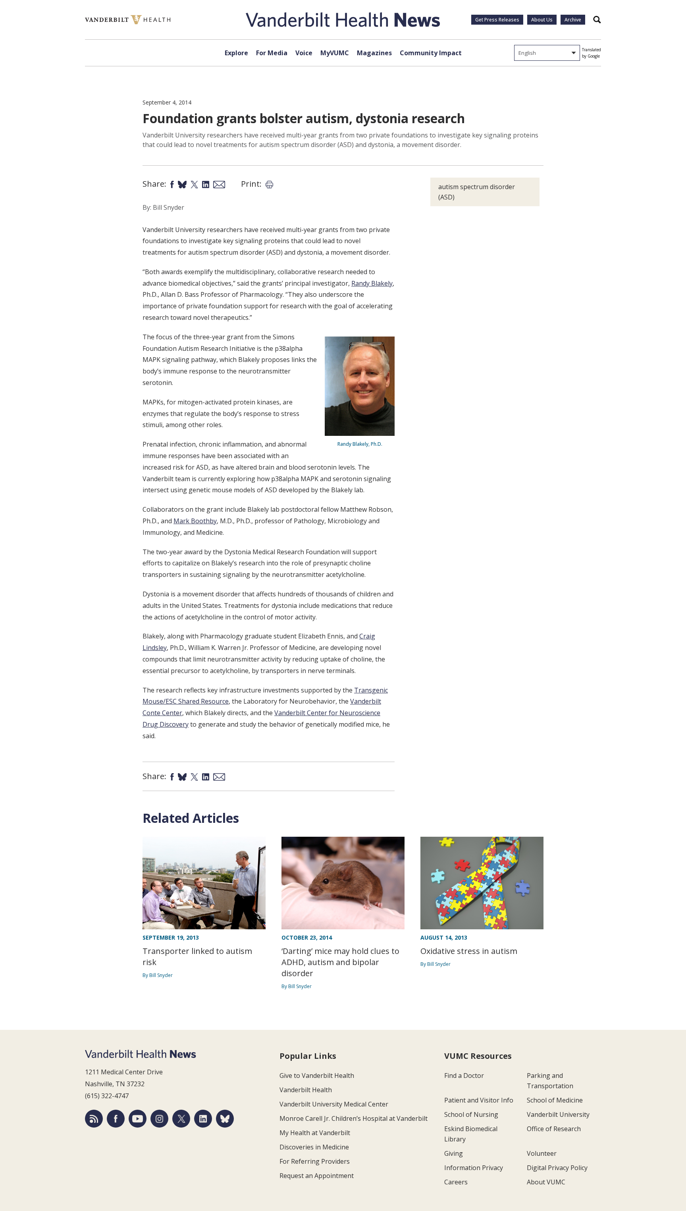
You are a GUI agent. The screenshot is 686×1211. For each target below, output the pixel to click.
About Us (542, 19)
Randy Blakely (372, 283)
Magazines (374, 52)
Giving (453, 1153)
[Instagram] (159, 1119)
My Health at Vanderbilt (314, 1132)
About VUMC (546, 1182)
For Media (271, 52)
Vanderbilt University (558, 1114)
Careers (456, 1182)
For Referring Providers (314, 1161)
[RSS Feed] (94, 1119)
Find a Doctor (464, 1075)
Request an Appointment (316, 1175)
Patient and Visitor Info (478, 1100)
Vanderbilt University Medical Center (333, 1104)
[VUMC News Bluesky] (225, 1119)
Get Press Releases (497, 19)
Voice (303, 52)
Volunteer (542, 1153)
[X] (181, 1119)
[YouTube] (137, 1119)
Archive (573, 19)
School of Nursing (471, 1114)
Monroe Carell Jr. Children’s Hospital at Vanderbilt (353, 1118)
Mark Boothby (195, 521)
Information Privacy (473, 1167)
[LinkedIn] (203, 1119)
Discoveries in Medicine (314, 1147)
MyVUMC (334, 52)
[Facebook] (116, 1119)
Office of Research (554, 1128)
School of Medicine (555, 1100)
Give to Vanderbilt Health (316, 1075)
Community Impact (431, 52)
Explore (236, 52)
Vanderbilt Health (305, 1089)
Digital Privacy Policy (557, 1167)
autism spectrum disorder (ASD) (476, 191)
